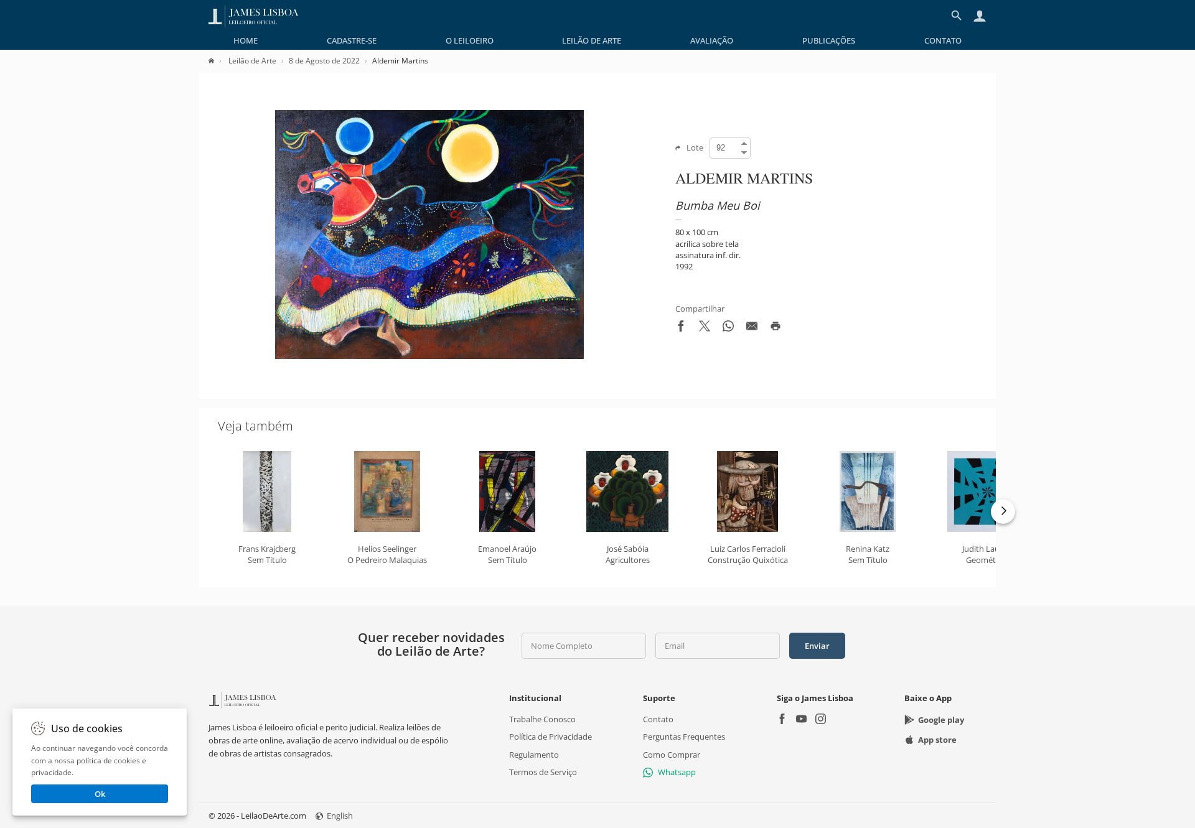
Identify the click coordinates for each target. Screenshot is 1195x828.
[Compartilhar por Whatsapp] (728, 328)
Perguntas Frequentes (684, 736)
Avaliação (711, 40)
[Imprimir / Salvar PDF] (775, 328)
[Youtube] (801, 720)
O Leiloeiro (470, 40)
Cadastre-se (352, 40)
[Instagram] (820, 720)
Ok (100, 793)
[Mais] (1003, 512)
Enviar (817, 645)
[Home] (218, 60)
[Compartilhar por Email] (751, 328)
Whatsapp (677, 772)
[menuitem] (245, 40)
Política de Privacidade (550, 736)
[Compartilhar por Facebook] (681, 328)
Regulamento (534, 754)
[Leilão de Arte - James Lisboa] (254, 15)
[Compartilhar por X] (704, 328)
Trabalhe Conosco (542, 719)
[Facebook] (782, 720)
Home (245, 40)
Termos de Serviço (543, 772)
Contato (943, 40)
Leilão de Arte (591, 40)
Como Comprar (671, 754)
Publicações (828, 40)
